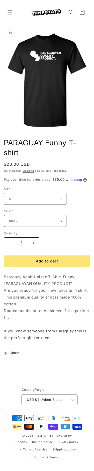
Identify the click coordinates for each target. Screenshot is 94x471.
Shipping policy (64, 449)
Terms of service (35, 449)
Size (7, 189)
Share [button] (15, 353)
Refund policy (42, 442)
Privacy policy (68, 442)
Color (8, 211)
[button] (10, 12)
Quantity (10, 233)
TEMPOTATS (44, 435)
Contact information (49, 457)
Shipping (28, 170)
